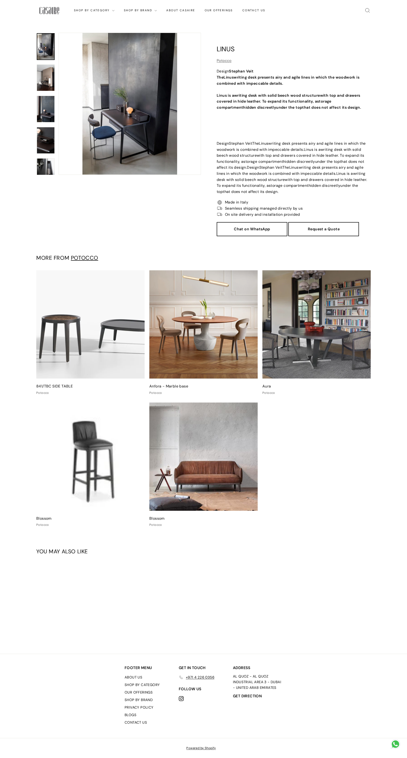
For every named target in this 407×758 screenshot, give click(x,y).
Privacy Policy (139, 707)
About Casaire (180, 10)
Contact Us (253, 10)
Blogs (130, 715)
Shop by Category (92, 10)
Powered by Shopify (201, 748)
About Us (133, 677)
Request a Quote (324, 229)
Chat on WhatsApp (252, 229)
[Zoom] (130, 104)
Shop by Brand (139, 10)
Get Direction (247, 696)
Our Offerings (219, 10)
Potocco (224, 60)
